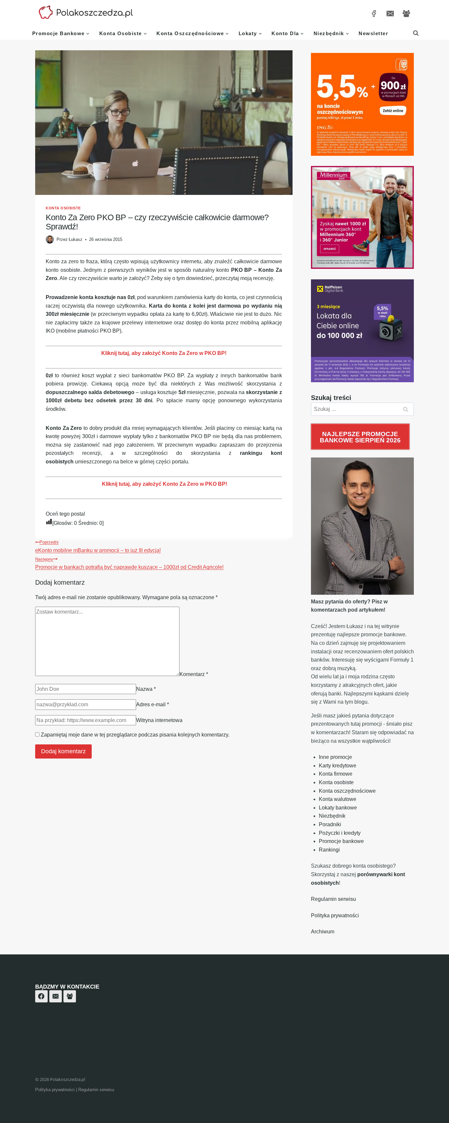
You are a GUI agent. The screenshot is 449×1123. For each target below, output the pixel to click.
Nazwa (146, 689)
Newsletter (373, 33)
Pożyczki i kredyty (340, 833)
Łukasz (76, 239)
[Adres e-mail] (390, 13)
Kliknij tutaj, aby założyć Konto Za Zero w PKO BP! (163, 353)
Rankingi (329, 850)
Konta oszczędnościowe (347, 791)
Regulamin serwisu (333, 899)
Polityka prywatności (335, 915)
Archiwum (322, 931)
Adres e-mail (152, 704)
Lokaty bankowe (338, 807)
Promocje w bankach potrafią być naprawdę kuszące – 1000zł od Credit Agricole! (129, 563)
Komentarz (193, 674)
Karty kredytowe (337, 765)
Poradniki (330, 824)
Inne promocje (335, 757)
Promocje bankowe (341, 841)
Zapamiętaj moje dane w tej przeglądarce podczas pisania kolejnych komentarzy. (135, 734)
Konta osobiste (63, 208)
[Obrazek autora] (50, 239)
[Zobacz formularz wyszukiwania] (416, 33)
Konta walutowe (337, 799)
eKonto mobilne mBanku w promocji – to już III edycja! (98, 546)
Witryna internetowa (159, 720)
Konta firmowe (335, 774)
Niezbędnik (332, 816)
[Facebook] (41, 996)
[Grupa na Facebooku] (406, 13)
